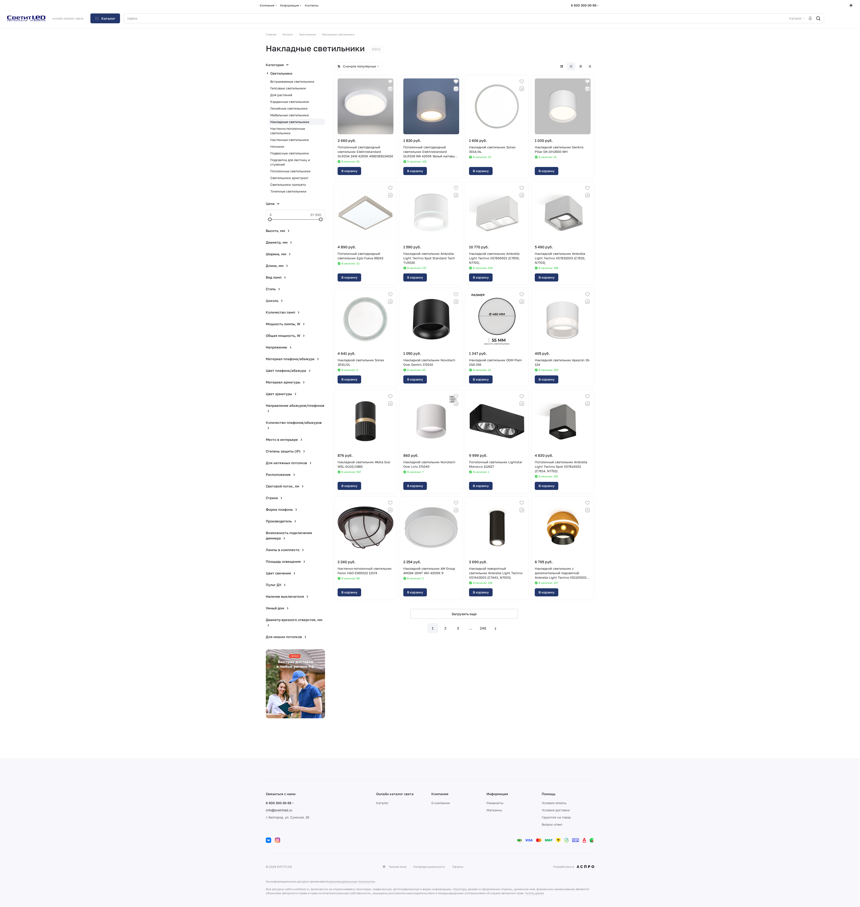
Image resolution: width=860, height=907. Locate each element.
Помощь (548, 794)
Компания (439, 794)
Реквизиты (495, 803)
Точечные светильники (288, 191)
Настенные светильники (289, 140)
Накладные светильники (289, 122)
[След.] (495, 628)
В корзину (349, 171)
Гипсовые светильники (288, 88)
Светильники (281, 73)
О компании (440, 803)
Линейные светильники (289, 108)
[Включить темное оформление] (851, 5)
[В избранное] (390, 81)
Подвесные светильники (289, 153)
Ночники (277, 146)
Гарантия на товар (556, 817)
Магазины (494, 810)
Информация (497, 794)
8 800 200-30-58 (583, 5)
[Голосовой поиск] (810, 18)
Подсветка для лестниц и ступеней (290, 162)
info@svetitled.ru (279, 810)
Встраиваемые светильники (292, 81)
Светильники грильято (288, 184)
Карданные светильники (289, 102)
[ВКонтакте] (268, 840)
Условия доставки (556, 810)
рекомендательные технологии (352, 881)
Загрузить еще (464, 614)
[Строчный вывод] (580, 66)
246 (483, 628)
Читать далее (534, 893)
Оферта (457, 866)
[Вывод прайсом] (590, 66)
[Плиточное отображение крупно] (561, 66)
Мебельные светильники (289, 115)
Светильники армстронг (289, 178)
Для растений (281, 95)
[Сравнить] (390, 89)
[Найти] (818, 18)
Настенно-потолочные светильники (287, 131)
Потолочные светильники (290, 171)
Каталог (382, 803)
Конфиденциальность (429, 866)
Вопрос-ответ (552, 824)
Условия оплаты (554, 803)
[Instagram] (277, 840)
